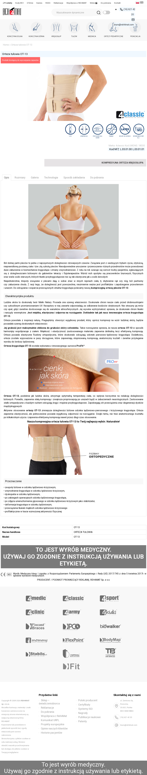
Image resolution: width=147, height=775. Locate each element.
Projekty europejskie (52, 724)
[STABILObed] (36, 653)
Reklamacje (58, 3)
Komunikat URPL (50, 720)
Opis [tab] (6, 177)
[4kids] (110, 611)
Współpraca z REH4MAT (76, 3)
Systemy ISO (85, 708)
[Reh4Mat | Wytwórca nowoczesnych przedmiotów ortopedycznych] (12, 16)
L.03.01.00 (126, 149)
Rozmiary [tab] (20, 177)
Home (6, 44)
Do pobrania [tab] (97, 177)
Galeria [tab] (35, 177)
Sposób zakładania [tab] (74, 177)
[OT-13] (73, 449)
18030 (141, 145)
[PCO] (73, 625)
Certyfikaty (84, 704)
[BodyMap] (110, 639)
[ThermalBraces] (73, 653)
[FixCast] (36, 625)
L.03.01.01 (138, 149)
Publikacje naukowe (89, 717)
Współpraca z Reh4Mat (54, 716)
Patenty (82, 721)
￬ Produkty (7, 3)
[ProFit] (73, 370)
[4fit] (73, 667)
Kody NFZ (19, 3)
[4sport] (110, 597)
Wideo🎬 (93, 3)
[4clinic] (36, 611)
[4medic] (36, 597)
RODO (48, 3)
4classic (120, 145)
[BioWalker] (110, 625)
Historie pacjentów (51, 732)
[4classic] (73, 597)
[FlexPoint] (73, 639)
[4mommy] (36, 639)
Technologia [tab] (51, 177)
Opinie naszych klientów (54, 728)
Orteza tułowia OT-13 (15, 54)
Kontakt (117, 3)
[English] (142, 2)
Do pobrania (106, 3)
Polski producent (87, 700)
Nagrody (83, 713)
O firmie (30, 3)
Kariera (39, 3)
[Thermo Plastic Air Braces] (110, 653)
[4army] (73, 611)
